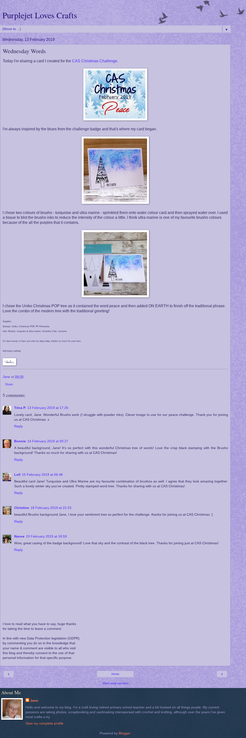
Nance (19, 536)
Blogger (124, 733)
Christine (21, 508)
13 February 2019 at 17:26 (47, 408)
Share (9, 384)
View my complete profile (44, 723)
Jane (34, 700)
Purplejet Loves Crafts (39, 15)
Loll (17, 474)
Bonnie (20, 441)
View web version (115, 683)
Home (115, 674)
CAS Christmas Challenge (94, 61)
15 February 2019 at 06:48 (42, 474)
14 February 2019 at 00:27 (47, 441)
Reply (18, 426)
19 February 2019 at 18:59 (46, 536)
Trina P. (20, 408)
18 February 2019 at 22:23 (51, 508)
